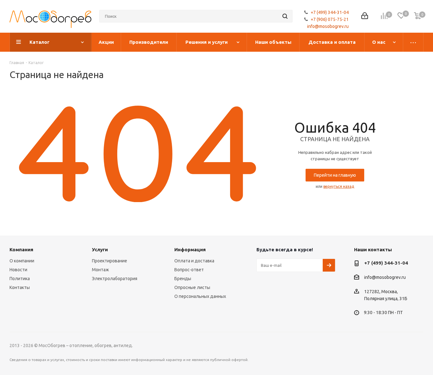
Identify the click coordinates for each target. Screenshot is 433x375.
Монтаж (100, 269)
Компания (21, 249)
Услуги (100, 249)
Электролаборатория (114, 278)
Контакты (20, 287)
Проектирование (109, 260)
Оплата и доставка (194, 260)
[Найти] (285, 16)
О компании (22, 260)
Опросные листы (192, 287)
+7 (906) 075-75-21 (330, 19)
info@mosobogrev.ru (328, 26)
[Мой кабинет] (364, 16)
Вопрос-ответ (189, 269)
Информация (190, 249)
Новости (18, 269)
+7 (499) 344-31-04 (330, 12)
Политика (20, 278)
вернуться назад (338, 186)
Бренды (182, 278)
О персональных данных (200, 296)
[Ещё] (413, 42)
